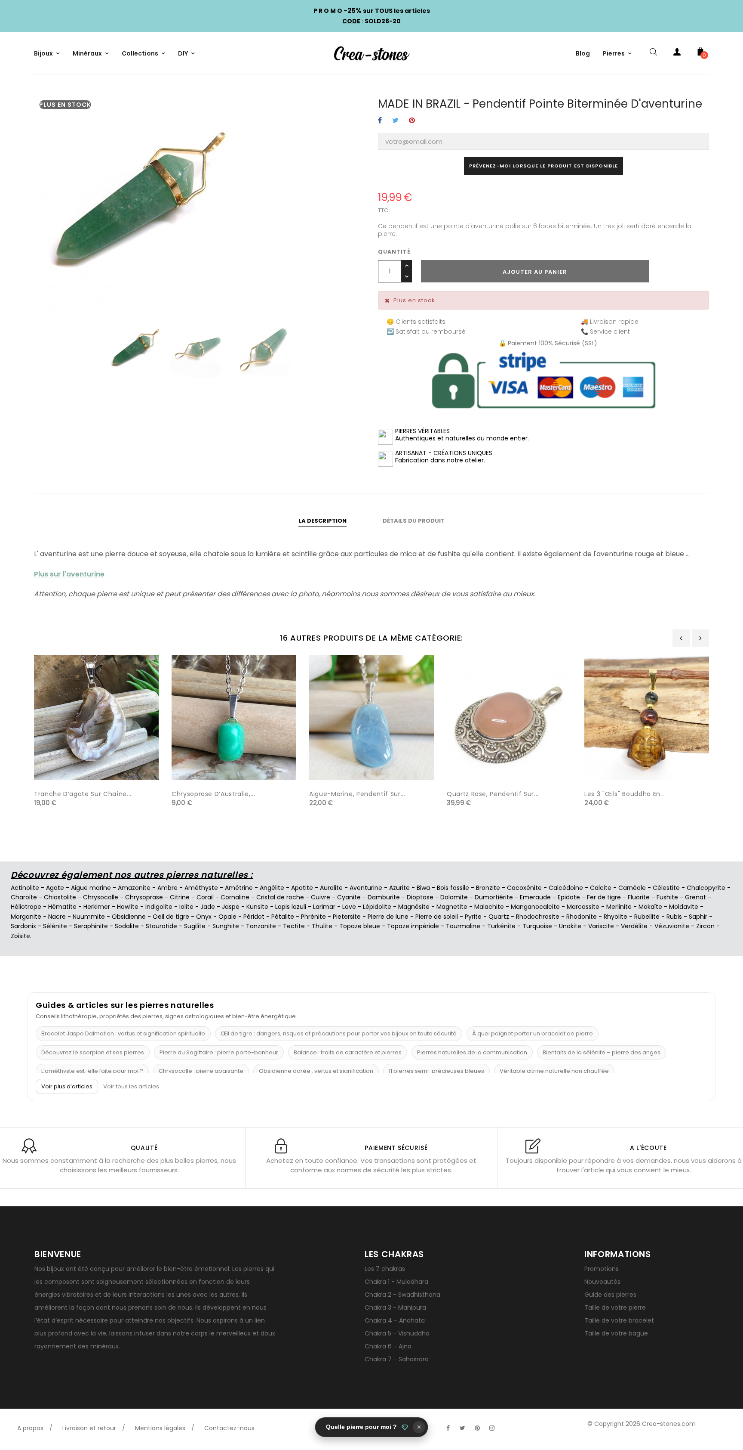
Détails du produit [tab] (414, 521)
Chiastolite (60, 897)
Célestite (666, 887)
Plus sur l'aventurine (69, 574)
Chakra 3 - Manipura (395, 1307)
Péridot (253, 916)
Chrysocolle (100, 897)
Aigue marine (91, 887)
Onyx (204, 916)
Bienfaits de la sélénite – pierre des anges (601, 1052)
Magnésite (414, 906)
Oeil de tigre (171, 916)
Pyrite (473, 916)
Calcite (600, 887)
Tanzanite (261, 926)
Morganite (26, 916)
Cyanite (349, 897)
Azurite (399, 887)
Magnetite (451, 906)
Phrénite (313, 916)
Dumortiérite (494, 897)
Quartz (498, 916)
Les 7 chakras (385, 1268)
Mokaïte (650, 906)
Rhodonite (581, 916)
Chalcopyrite (706, 887)
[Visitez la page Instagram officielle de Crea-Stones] (491, 1428)
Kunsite (257, 906)
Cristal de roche (280, 897)
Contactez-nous (229, 1428)
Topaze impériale (413, 926)
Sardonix (23, 926)
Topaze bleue (359, 926)
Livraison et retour (89, 1428)
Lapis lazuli (290, 906)
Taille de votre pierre (615, 1307)
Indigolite (158, 906)
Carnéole (632, 887)
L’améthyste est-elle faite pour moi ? (92, 1071)
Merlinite (619, 906)
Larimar (324, 906)
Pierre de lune (388, 916)
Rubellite (647, 916)
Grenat (695, 897)
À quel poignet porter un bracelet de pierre (532, 1033)
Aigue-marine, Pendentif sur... (357, 794)
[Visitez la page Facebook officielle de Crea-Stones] (448, 1428)
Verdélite (634, 926)
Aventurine (366, 887)
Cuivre (320, 897)
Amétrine (239, 887)
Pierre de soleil (436, 916)
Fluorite (639, 897)
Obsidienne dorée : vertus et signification (316, 1071)
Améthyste (201, 887)
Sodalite (127, 926)
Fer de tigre (604, 897)
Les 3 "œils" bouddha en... (624, 794)
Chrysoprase (144, 897)
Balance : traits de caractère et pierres (348, 1052)
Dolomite (454, 897)
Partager (380, 121)
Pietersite (347, 916)
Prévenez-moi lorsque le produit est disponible (543, 165)
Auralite (331, 887)
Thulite (322, 926)
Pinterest (412, 121)
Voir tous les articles (131, 1087)
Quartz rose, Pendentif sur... (493, 794)
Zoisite (20, 936)
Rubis (674, 916)
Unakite (570, 926)
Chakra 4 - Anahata (395, 1320)
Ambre (167, 887)
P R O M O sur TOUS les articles (371, 10)
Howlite (127, 906)
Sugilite (195, 926)
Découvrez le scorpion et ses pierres (92, 1052)
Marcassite (583, 906)
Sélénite (55, 926)
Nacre (57, 916)
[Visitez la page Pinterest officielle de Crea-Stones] (477, 1428)
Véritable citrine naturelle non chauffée (554, 1071)
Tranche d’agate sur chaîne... (83, 794)
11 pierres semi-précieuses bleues (436, 1071)
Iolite (186, 906)
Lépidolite (377, 906)
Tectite (294, 926)
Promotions (601, 1268)
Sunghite (225, 926)
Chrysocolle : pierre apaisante (201, 1071)
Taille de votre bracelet (619, 1320)
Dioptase (420, 897)
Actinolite (25, 887)
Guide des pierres (610, 1294)
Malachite (489, 906)
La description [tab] (322, 521)
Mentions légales (160, 1428)
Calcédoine (566, 887)
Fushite (667, 897)
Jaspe (230, 906)
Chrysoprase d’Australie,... (213, 794)
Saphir (698, 916)
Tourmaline (463, 926)
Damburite (384, 897)
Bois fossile (453, 887)
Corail (205, 897)
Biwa (423, 887)
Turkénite (501, 926)
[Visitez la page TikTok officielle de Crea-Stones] (506, 1423)
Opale (227, 916)
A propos (30, 1428)
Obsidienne (129, 916)
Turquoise (537, 926)
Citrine (180, 897)
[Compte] (676, 53)
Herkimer (96, 906)
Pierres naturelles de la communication (472, 1052)
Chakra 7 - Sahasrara (397, 1359)
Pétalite (282, 916)
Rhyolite (615, 916)
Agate (55, 887)
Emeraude (535, 897)
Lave (349, 906)
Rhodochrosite (537, 916)
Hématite (62, 906)
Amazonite (134, 887)
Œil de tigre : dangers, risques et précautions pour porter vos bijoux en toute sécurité (339, 1033)
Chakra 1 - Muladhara (396, 1281)
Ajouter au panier (535, 272)
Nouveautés (602, 1281)
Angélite (272, 887)
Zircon (705, 926)
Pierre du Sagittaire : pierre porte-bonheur (219, 1052)
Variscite (601, 926)
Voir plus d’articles (66, 1086)
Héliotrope (26, 906)
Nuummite (89, 916)
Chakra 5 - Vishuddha (397, 1333)
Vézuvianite (671, 926)
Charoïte (24, 897)
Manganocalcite (535, 906)
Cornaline (235, 897)
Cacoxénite (524, 887)
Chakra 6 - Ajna (388, 1346)
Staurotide (161, 926)
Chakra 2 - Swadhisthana (402, 1294)
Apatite (302, 887)
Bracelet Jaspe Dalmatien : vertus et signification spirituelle (123, 1033)
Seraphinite (91, 926)
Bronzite (488, 887)
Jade (207, 906)
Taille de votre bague (616, 1333)
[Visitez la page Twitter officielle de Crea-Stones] (462, 1428)
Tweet (395, 121)
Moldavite (683, 906)
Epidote (569, 897)
